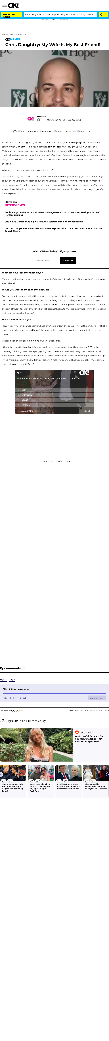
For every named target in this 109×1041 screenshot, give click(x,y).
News (12, 34)
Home (5, 34)
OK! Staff (41, 116)
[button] (5, 6)
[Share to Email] (86, 131)
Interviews (22, 34)
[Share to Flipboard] (65, 131)
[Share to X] (46, 131)
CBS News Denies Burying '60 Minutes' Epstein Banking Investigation (44, 221)
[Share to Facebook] (28, 131)
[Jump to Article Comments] (14, 131)
